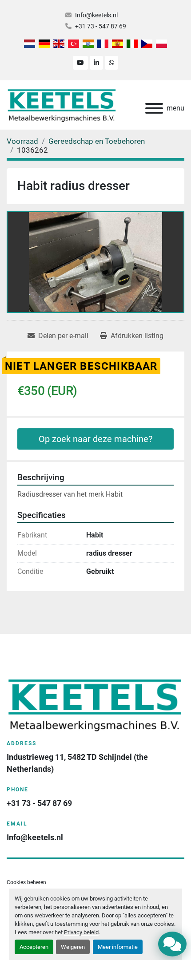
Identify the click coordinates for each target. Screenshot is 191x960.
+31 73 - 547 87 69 (100, 26)
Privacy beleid (81, 932)
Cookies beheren (26, 882)
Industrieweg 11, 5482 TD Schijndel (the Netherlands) (78, 763)
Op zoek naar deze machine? (95, 439)
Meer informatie (118, 947)
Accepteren (34, 947)
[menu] (154, 108)
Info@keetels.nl (96, 15)
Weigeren (73, 947)
